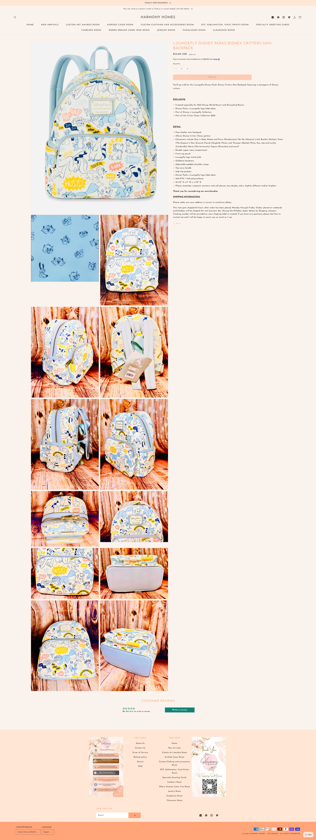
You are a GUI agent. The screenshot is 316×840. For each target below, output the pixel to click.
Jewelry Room (174, 791)
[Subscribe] (134, 815)
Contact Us (140, 748)
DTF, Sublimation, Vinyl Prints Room (174, 771)
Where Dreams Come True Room (174, 787)
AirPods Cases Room (174, 757)
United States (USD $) (27, 832)
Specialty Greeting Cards (174, 778)
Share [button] (178, 224)
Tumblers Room (174, 782)
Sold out (212, 77)
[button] (15, 17)
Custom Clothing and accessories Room (174, 763)
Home (174, 743)
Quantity (176, 64)
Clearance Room (174, 800)
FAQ (140, 766)
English (46, 832)
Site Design (272, 833)
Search (140, 762)
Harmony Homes (257, 833)
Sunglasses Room (174, 796)
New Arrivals (174, 748)
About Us (140, 743)
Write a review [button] (179, 710)
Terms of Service (140, 753)
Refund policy (140, 757)
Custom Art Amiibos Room (174, 753)
